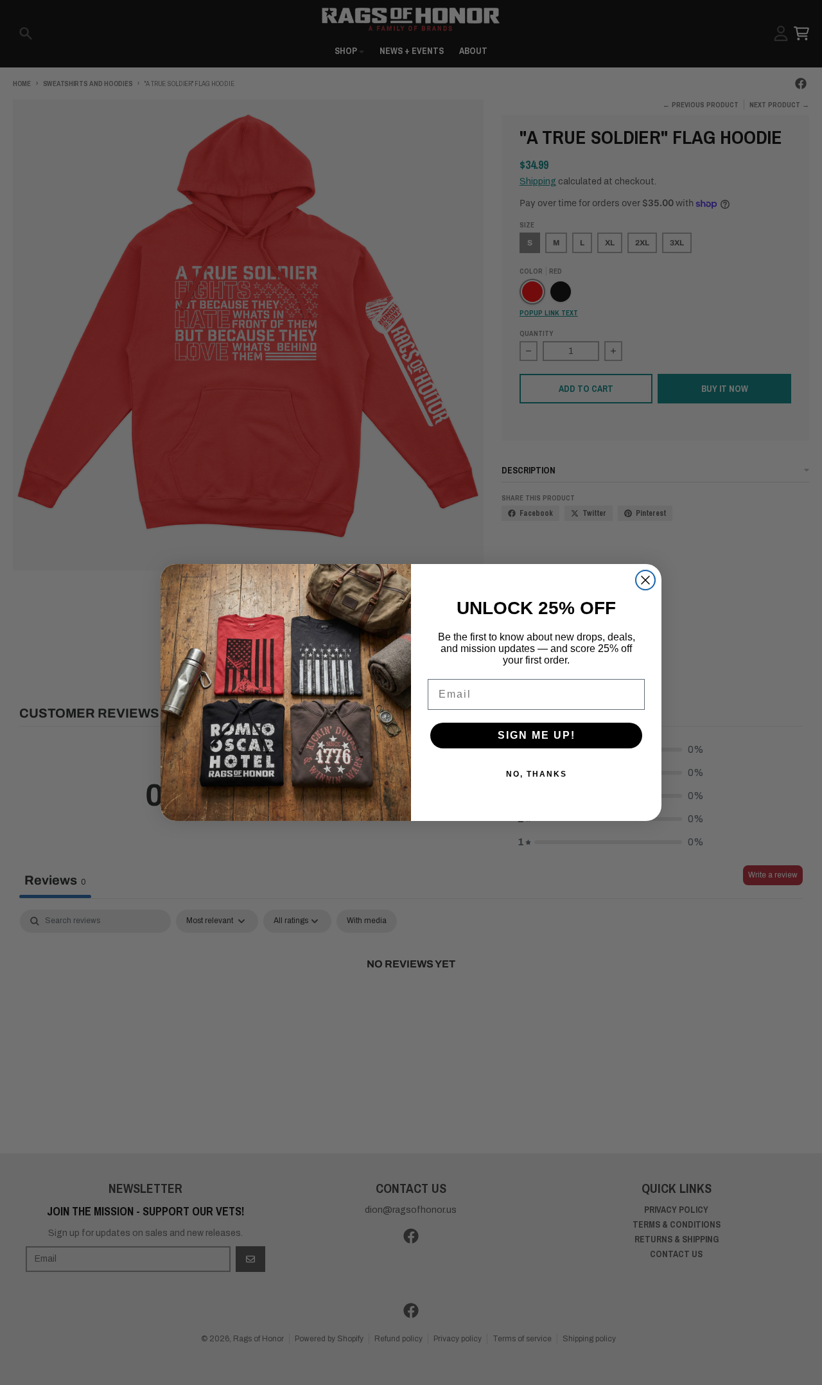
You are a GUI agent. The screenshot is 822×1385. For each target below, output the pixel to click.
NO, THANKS (536, 774)
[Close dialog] (645, 580)
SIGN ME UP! (536, 735)
